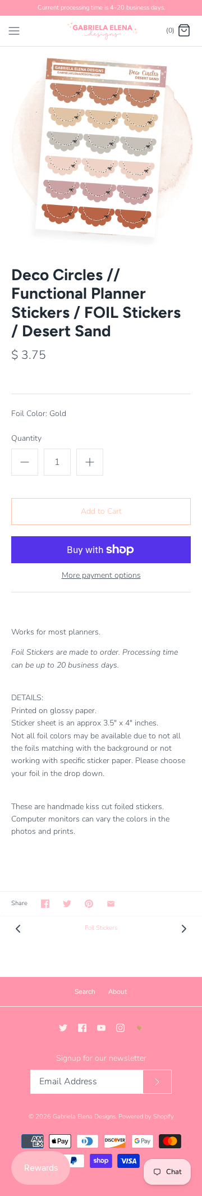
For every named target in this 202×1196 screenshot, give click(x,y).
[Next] (184, 928)
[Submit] (157, 1081)
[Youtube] (101, 1028)
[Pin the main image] (89, 904)
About (117, 992)
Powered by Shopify (146, 1116)
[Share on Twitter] (67, 904)
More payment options (101, 576)
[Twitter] (63, 1028)
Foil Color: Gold (38, 413)
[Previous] (18, 928)
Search (85, 992)
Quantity (26, 438)
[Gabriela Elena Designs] (101, 30)
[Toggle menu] (14, 30)
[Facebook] (82, 1028)
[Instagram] (120, 1028)
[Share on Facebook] (45, 904)
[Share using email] (111, 904)
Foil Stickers (101, 928)
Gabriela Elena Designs (84, 1116)
